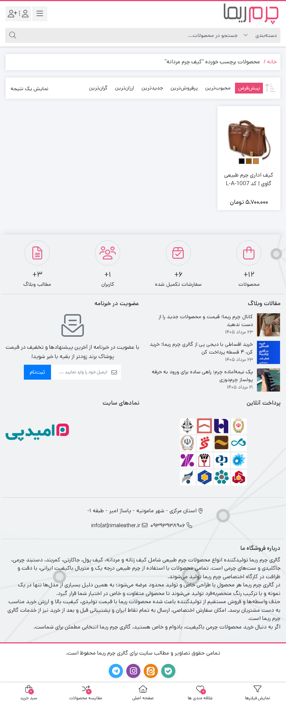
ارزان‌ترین (124, 88)
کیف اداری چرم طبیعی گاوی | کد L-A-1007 (248, 179)
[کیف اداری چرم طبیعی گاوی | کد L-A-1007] (249, 138)
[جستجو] (11, 35)
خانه (272, 62)
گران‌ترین (98, 88)
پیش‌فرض (249, 88)
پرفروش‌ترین (184, 88)
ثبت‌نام (37, 372)
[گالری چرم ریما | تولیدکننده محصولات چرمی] (250, 13)
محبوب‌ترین (218, 88)
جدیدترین (152, 88)
